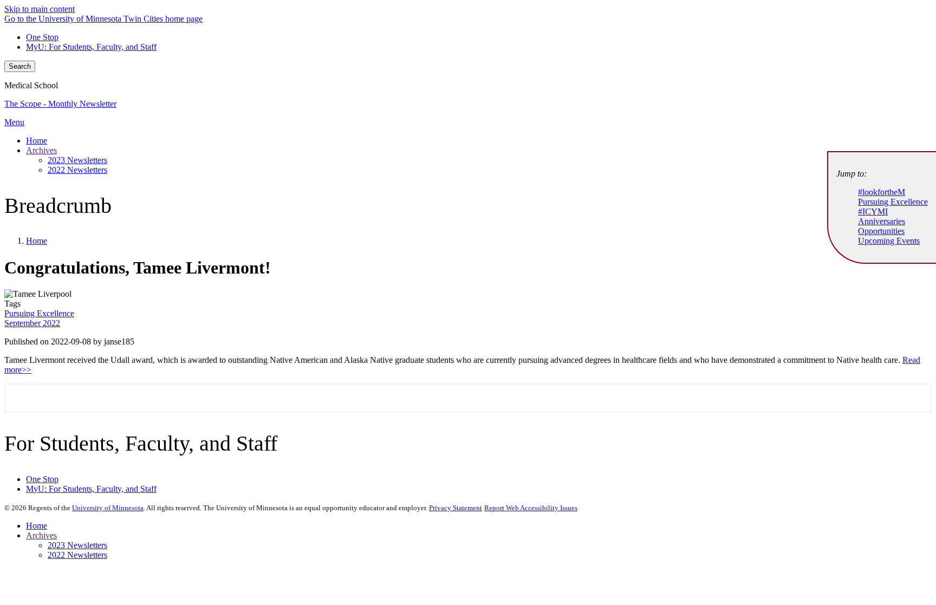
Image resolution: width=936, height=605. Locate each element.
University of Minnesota (108, 508)
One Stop (42, 37)
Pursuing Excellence (39, 313)
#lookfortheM (881, 192)
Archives (41, 535)
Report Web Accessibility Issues (530, 508)
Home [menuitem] (36, 140)
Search (20, 66)
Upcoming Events (889, 240)
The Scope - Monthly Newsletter (60, 103)
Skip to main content (39, 9)
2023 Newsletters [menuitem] (77, 160)
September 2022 (32, 323)
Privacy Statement (455, 508)
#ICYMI (873, 211)
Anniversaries (881, 221)
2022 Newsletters (77, 555)
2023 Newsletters (77, 545)
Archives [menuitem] (41, 150)
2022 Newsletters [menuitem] (77, 169)
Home (36, 240)
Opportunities (881, 231)
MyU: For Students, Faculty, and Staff (91, 46)
